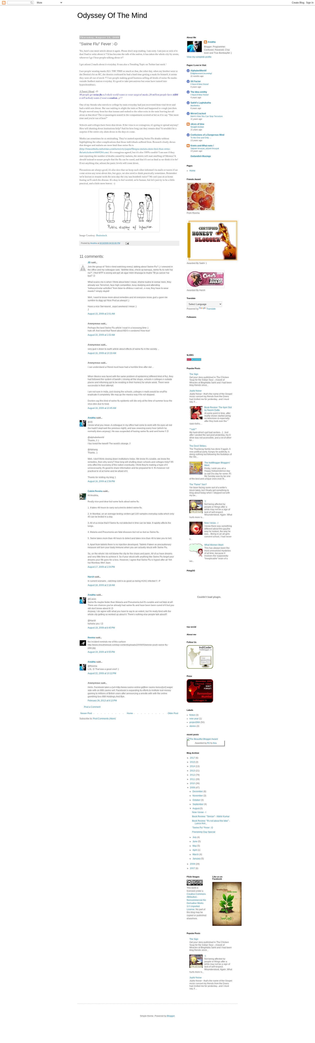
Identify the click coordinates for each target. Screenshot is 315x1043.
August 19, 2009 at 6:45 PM (101, 627)
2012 (193, 775)
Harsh (91, 577)
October (196, 800)
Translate (211, 309)
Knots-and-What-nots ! (202, 145)
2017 (193, 758)
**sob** (193, 429)
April (195, 850)
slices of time (197, 124)
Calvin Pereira (95, 491)
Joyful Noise (195, 391)
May (194, 846)
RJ (208, 743)
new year (194, 718)
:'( (205, 501)
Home (130, 713)
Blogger (171, 1016)
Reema (91, 637)
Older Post (173, 713)
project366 (194, 722)
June (195, 841)
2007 (193, 868)
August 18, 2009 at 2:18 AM (101, 585)
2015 (193, 762)
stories (192, 726)
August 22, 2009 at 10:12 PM (102, 673)
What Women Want (213, 545)
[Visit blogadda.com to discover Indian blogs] (194, 360)
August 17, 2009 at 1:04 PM (101, 567)
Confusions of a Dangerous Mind (207, 135)
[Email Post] (127, 243)
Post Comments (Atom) (104, 718)
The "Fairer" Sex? (198, 484)
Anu (215, 743)
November (197, 795)
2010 (193, 783)
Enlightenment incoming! (201, 73)
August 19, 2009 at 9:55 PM (101, 652)
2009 (193, 787)
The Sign (193, 374)
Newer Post (86, 713)
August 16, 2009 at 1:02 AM (101, 335)
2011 (193, 779)
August (196, 808)
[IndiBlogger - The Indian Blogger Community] (200, 668)
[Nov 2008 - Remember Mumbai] (200, 702)
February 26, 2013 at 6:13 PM (102, 700)
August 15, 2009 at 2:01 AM (101, 313)
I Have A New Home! (199, 84)
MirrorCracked (198, 113)
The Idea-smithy (198, 92)
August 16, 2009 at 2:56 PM (101, 481)
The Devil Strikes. (198, 446)
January (196, 858)
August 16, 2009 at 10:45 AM (102, 408)
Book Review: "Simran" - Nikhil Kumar (211, 816)
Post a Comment (92, 707)
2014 (193, 766)
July (194, 837)
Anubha (92, 418)
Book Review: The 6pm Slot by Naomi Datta (218, 408)
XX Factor (195, 81)
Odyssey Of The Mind (112, 15)
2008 (193, 864)
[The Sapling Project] (227, 925)
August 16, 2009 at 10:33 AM (102, 353)
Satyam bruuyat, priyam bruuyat (204, 148)
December (197, 791)
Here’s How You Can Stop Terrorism (206, 116)
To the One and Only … (200, 138)
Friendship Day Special (203, 832)
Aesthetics (195, 105)
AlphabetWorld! (198, 70)
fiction (192, 715)
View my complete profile (199, 57)
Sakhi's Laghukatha (200, 102)
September (198, 804)
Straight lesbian (197, 127)
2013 (193, 770)
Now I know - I (211, 523)
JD (89, 262)
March (195, 854)
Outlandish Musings (200, 156)
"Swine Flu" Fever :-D (202, 827)
